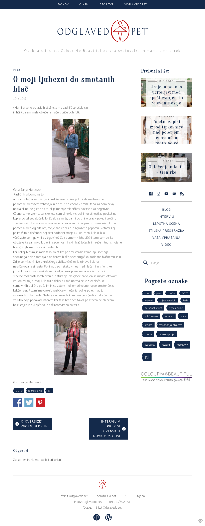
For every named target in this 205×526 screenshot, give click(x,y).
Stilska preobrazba (166, 230)
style (183, 316)
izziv (185, 300)
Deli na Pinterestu (40, 402)
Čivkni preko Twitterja (28, 402)
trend (166, 344)
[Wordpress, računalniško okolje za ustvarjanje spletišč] (108, 519)
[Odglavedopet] (102, 21)
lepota (148, 324)
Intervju (166, 216)
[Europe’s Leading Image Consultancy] (166, 380)
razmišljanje (35, 390)
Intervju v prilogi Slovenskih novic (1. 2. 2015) (106, 428)
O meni (84, 4)
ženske (150, 345)
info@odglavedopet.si (88, 501)
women (169, 316)
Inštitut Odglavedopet (107, 507)
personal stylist (153, 307)
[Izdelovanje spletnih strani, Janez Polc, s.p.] (97, 519)
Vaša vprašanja (166, 237)
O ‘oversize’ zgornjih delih (34, 423)
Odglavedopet (135, 4)
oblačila (171, 293)
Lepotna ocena (166, 223)
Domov (63, 4)
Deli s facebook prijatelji (17, 402)
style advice (176, 307)
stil (49, 390)
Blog (166, 209)
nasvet (182, 344)
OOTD (19, 390)
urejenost (149, 300)
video (147, 293)
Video (166, 244)
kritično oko (151, 316)
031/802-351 (122, 501)
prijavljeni (55, 459)
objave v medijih (168, 300)
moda (148, 334)
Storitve (107, 4)
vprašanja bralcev (170, 324)
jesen (158, 293)
